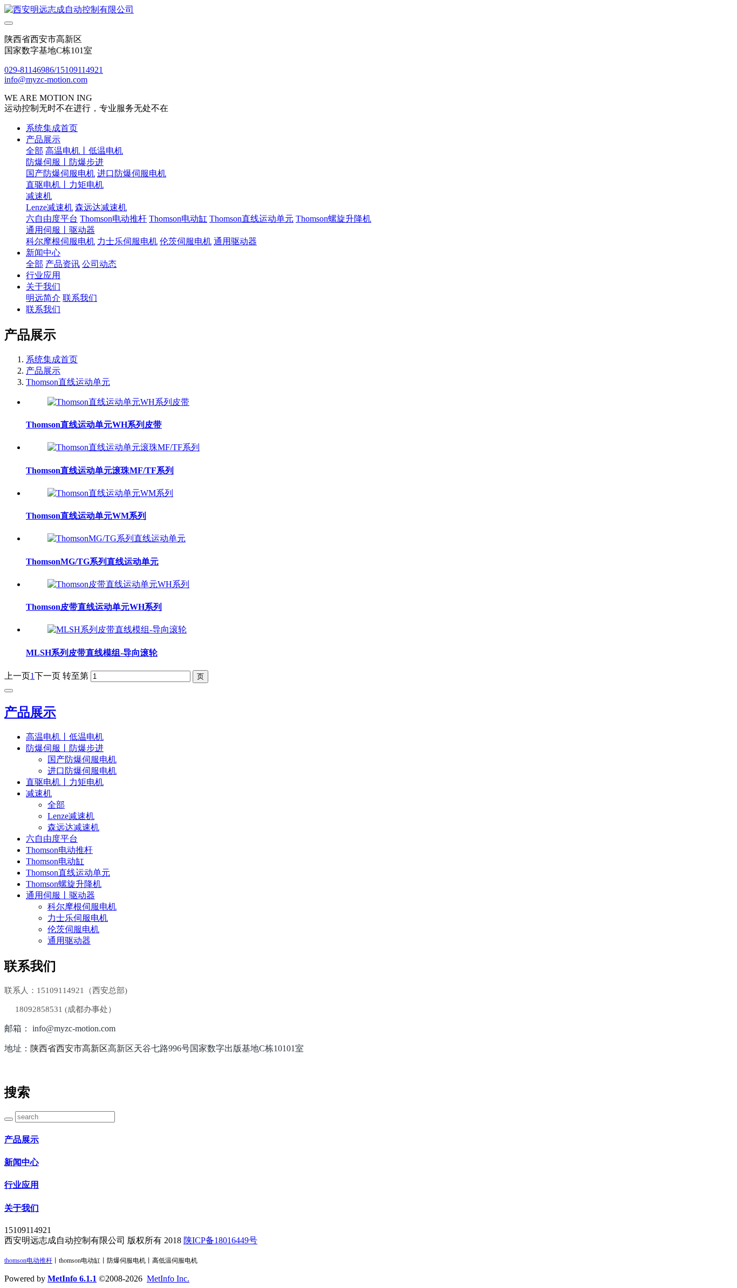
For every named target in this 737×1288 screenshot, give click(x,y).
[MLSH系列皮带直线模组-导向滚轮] (117, 629)
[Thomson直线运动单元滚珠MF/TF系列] (123, 447)
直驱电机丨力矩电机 (65, 184)
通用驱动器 (235, 241)
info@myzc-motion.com (45, 79)
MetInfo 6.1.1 (72, 1278)
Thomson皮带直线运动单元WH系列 (94, 606)
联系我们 (80, 297)
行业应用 (43, 275)
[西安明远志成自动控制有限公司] (368, 10)
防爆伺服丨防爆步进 (65, 162)
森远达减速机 (101, 207)
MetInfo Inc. (168, 1278)
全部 (34, 150)
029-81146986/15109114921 (53, 69)
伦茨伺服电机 (185, 241)
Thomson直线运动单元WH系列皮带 (94, 424)
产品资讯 (62, 263)
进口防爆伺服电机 (131, 173)
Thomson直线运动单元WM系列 (86, 515)
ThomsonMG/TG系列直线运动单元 (92, 561)
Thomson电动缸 (178, 218)
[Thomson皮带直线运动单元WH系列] (118, 584)
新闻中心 (43, 252)
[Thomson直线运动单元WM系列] (110, 493)
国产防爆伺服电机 (60, 173)
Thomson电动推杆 (113, 218)
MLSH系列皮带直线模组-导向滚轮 (92, 652)
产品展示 (43, 139)
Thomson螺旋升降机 (333, 218)
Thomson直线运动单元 (251, 218)
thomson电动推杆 (28, 1260)
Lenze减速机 (49, 207)
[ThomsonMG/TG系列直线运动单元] (116, 538)
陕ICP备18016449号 (220, 1240)
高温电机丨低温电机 (84, 150)
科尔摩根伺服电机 (60, 241)
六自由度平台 (52, 218)
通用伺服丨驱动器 (60, 230)
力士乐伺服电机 (127, 241)
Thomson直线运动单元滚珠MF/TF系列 (100, 470)
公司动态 (99, 263)
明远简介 (43, 297)
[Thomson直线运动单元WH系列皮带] (118, 402)
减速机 (39, 196)
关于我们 (43, 286)
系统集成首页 (52, 128)
